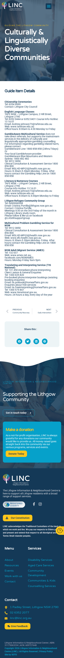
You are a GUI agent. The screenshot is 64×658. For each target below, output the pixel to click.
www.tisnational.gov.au (23, 292)
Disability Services (40, 560)
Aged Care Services (41, 565)
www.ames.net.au (20, 255)
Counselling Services (42, 586)
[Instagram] (40, 504)
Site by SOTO (11, 654)
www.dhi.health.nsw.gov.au (25, 237)
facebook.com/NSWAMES (19, 257)
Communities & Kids (41, 580)
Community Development (37, 573)
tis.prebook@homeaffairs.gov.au (30, 282)
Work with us (13, 576)
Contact (10, 581)
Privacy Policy (46, 651)
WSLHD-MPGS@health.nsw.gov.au (31, 235)
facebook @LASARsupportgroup (24, 216)
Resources (12, 565)
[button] (49, 6)
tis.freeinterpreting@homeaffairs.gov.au (33, 287)
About (9, 560)
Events (9, 570)
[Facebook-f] (34, 504)
